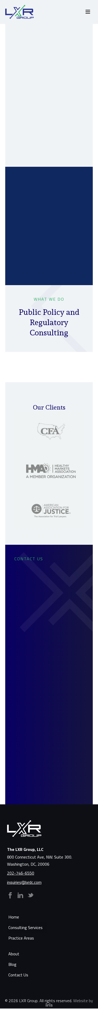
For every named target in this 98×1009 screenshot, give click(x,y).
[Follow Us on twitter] (30, 895)
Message (32, 736)
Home (13, 917)
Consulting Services (25, 927)
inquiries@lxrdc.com (24, 882)
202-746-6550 (20, 873)
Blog (12, 964)
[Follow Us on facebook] (10, 895)
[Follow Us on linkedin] (20, 895)
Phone (30, 676)
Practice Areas (21, 938)
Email (29, 706)
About (13, 954)
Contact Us (18, 975)
